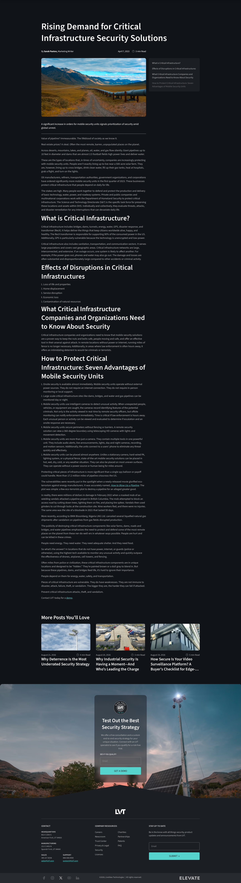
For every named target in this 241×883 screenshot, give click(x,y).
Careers (98, 832)
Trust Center (101, 841)
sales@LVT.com (47, 860)
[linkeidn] (77, 878)
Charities (122, 832)
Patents (121, 841)
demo (69, 598)
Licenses (99, 854)
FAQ (120, 845)
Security (99, 850)
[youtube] (69, 878)
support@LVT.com (70, 860)
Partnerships (124, 836)
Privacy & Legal (102, 845)
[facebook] (44, 878)
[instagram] (52, 878)
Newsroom (100, 836)
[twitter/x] (61, 878)
